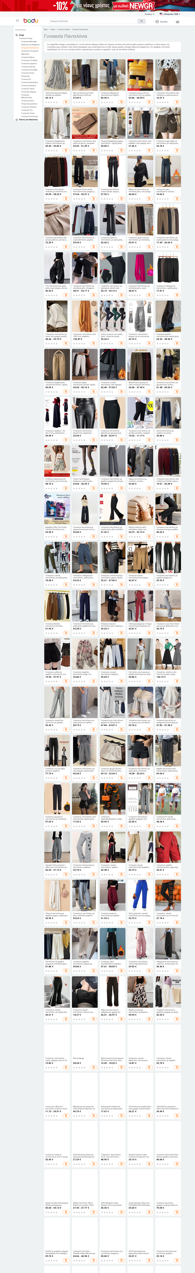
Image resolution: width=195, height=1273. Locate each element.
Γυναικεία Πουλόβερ (29, 70)
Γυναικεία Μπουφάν (29, 42)
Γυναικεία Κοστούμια (29, 116)
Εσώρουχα (25, 76)
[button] (17, 20)
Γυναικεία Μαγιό (27, 57)
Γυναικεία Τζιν (27, 110)
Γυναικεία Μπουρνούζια (26, 96)
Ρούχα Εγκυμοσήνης (29, 104)
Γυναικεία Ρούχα (25, 38)
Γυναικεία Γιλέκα (28, 113)
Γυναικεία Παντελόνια (30, 48)
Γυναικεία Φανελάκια (29, 82)
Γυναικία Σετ (26, 79)
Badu (46, 29)
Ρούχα (53, 29)
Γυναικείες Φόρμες (28, 92)
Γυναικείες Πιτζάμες (29, 60)
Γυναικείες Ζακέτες (29, 107)
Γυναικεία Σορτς (27, 101)
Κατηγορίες (20, 30)
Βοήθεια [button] (148, 14)
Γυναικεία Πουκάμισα (29, 51)
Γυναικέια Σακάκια (28, 86)
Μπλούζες (25, 54)
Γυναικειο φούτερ (28, 67)
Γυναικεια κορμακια (29, 64)
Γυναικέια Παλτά (27, 89)
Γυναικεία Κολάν (27, 73)
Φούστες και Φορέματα (30, 45)
